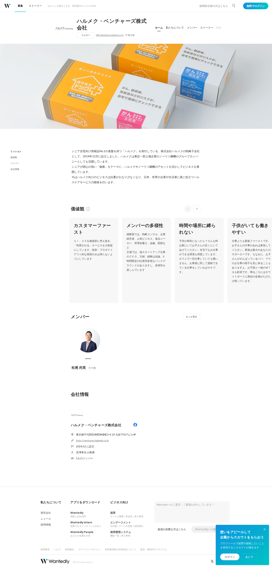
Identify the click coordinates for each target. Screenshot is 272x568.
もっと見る (191, 316)
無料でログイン (256, 6)
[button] (51, 502)
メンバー (192, 27)
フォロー (85, 35)
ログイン (230, 557)
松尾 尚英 (79, 367)
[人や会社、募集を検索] (234, 5)
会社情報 (14, 169)
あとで (249, 557)
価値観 (13, 157)
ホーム (159, 27)
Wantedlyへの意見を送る (210, 529)
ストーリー (206, 27)
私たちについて (175, 27)
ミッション (15, 151)
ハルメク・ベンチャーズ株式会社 (112, 24)
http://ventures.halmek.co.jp (109, 35)
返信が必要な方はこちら (172, 529)
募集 (218, 27)
